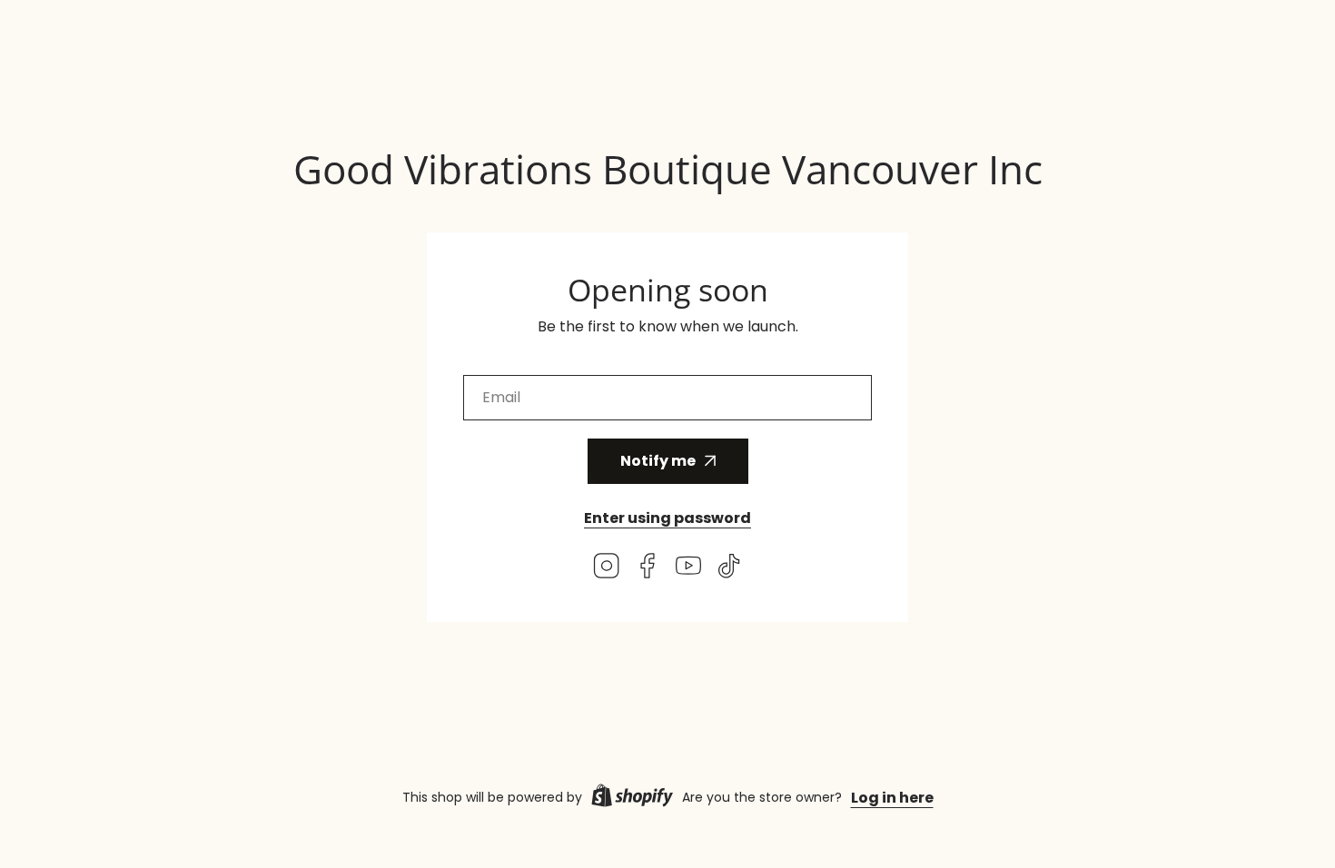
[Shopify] (632, 798)
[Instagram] (606, 569)
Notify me (658, 460)
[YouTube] (688, 569)
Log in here (892, 797)
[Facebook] (647, 569)
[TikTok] (729, 569)
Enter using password (667, 518)
